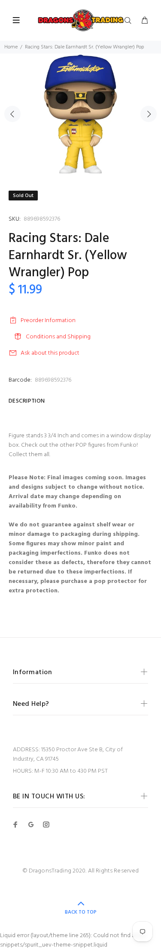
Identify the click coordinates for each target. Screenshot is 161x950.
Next (148, 114)
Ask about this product (50, 353)
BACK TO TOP (81, 912)
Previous (12, 114)
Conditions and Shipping (58, 337)
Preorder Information (48, 321)
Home (11, 47)
